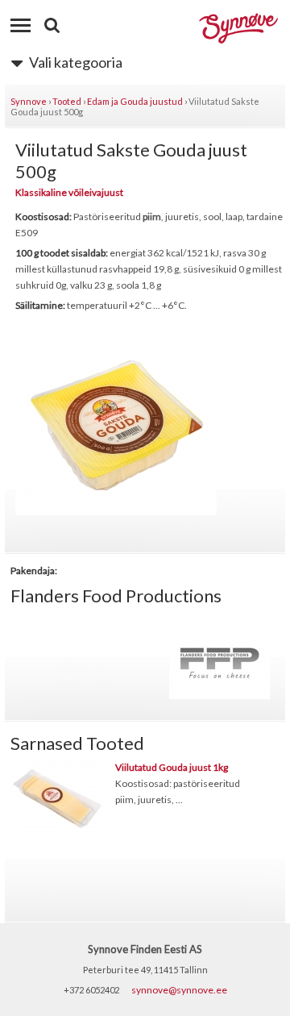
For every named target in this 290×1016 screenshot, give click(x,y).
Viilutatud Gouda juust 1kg (171, 767)
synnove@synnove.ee (179, 990)
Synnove (28, 101)
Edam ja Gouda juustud (135, 101)
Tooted (66, 101)
